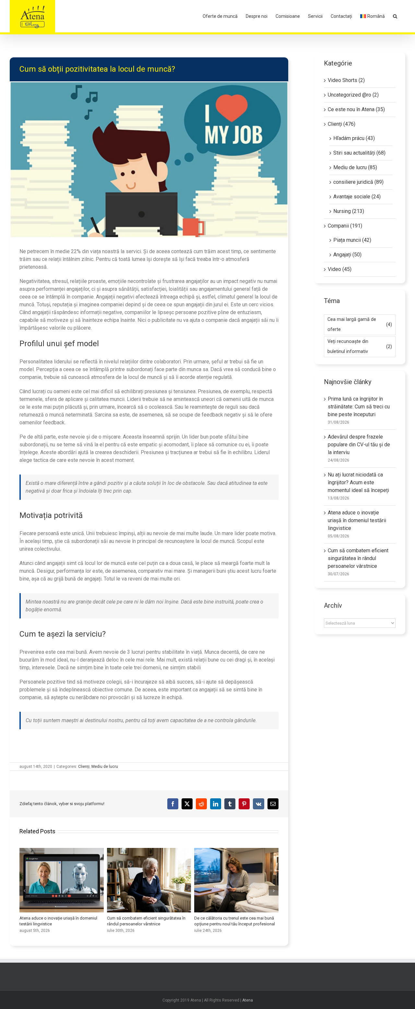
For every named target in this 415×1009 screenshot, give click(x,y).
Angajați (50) (347, 255)
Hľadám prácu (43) (354, 138)
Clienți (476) (341, 124)
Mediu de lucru (104, 766)
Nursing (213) (348, 211)
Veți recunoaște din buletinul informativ (359, 346)
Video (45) (339, 269)
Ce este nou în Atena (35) (356, 109)
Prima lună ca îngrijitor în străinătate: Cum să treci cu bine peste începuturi (359, 406)
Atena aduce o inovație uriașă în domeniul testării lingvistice (61, 880)
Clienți (83, 766)
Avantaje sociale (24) (357, 197)
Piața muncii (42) (352, 240)
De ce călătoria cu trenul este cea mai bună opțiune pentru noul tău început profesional (236, 880)
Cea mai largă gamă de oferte (359, 324)
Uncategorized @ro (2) (353, 95)
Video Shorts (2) (346, 80)
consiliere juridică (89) (358, 182)
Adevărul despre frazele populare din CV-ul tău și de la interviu (359, 444)
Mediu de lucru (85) (355, 167)
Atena (247, 1000)
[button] (395, 16)
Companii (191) (345, 226)
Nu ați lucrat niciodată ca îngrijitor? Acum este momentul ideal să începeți (358, 482)
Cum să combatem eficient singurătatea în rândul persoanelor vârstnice (149, 880)
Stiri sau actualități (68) (359, 153)
